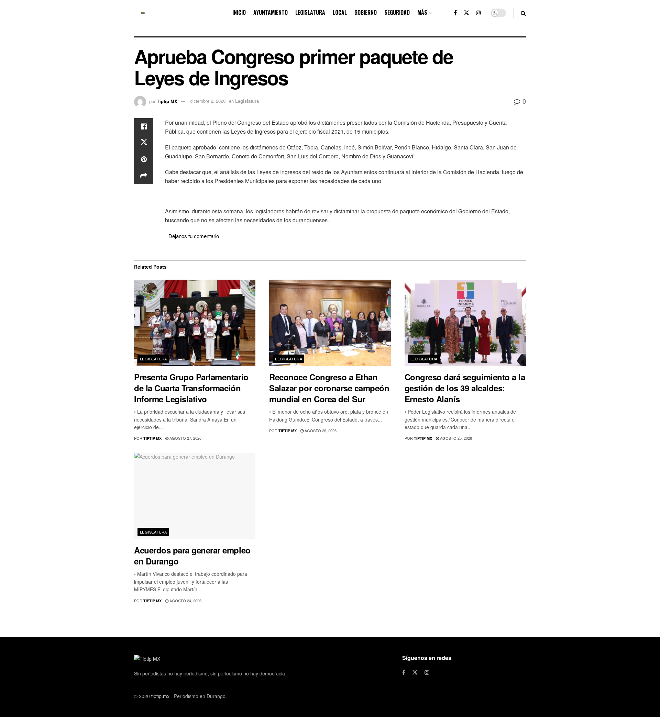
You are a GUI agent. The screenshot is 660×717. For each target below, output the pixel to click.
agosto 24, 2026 (184, 600)
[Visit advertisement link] (345, 196)
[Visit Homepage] (143, 13)
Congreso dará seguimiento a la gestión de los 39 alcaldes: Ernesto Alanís (465, 388)
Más (422, 12)
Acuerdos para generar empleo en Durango (192, 555)
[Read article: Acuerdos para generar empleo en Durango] (194, 496)
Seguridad (397, 12)
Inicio (239, 12)
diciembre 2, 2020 (208, 101)
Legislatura (310, 12)
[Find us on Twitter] (466, 13)
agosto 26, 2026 (320, 430)
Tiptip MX (167, 101)
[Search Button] (523, 13)
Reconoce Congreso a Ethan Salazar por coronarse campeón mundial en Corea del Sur (329, 388)
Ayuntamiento (270, 12)
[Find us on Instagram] (478, 13)
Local (340, 12)
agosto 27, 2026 (184, 438)
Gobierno (365, 12)
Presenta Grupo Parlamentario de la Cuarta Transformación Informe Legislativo (191, 388)
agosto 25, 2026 (455, 438)
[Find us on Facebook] (455, 13)
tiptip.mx (160, 696)
